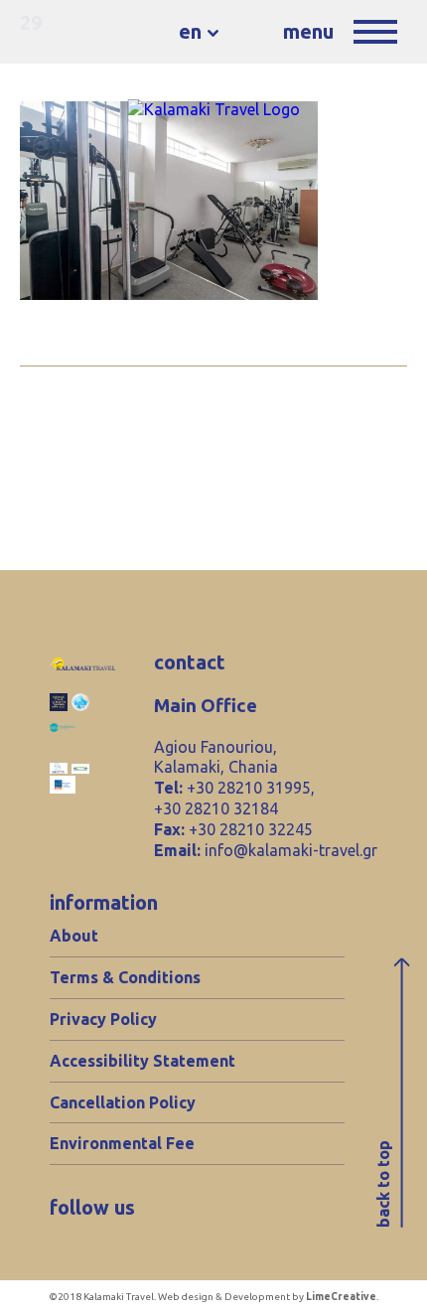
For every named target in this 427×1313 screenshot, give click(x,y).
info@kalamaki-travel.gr (291, 850)
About (74, 936)
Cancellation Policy (123, 1102)
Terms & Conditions (125, 977)
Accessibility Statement (142, 1061)
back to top (383, 1185)
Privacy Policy (103, 1019)
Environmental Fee (122, 1143)
